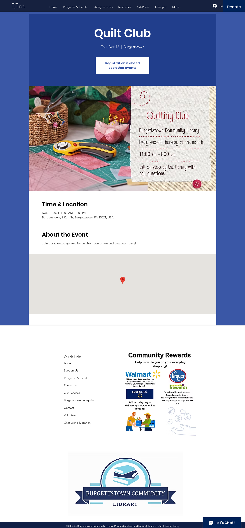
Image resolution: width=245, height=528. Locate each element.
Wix (144, 526)
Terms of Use (155, 526)
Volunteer (70, 415)
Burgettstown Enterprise (79, 400)
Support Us (71, 370)
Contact (69, 408)
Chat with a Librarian (77, 422)
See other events (122, 68)
